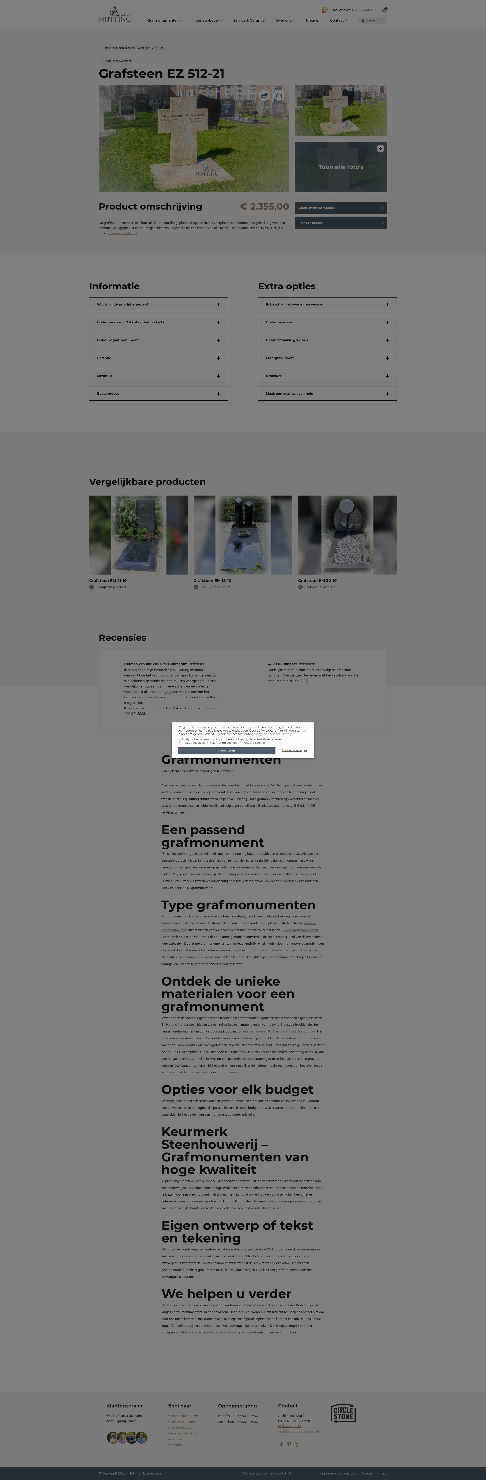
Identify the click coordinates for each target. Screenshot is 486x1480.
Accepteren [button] (226, 750)
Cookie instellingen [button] (294, 750)
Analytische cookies (195, 739)
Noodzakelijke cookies (265, 739)
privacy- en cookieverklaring (271, 734)
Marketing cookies (224, 742)
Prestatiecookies (193, 742)
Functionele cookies (230, 739)
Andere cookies (254, 742)
